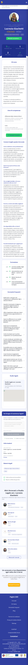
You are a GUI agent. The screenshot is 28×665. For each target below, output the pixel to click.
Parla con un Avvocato (13, 434)
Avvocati (14, 600)
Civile (5, 471)
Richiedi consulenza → (14, 38)
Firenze (5, 457)
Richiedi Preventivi (15, 135)
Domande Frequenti (14, 607)
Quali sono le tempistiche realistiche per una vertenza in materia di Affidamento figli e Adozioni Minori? (12, 328)
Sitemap (14, 623)
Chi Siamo (14, 604)
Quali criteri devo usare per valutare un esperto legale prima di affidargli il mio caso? (13, 367)
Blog (14, 611)
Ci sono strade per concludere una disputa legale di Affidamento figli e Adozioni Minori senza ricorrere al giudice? (13, 341)
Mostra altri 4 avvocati (14, 557)
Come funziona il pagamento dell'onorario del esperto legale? (12, 354)
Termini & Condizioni (14, 616)
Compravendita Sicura (14, 632)
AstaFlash (14, 629)
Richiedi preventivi (14, 585)
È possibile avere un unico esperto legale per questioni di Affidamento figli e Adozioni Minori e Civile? (13, 349)
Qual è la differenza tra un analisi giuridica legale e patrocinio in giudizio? (12, 320)
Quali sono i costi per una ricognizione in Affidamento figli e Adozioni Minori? (12, 299)
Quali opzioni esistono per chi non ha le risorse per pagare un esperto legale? (13, 361)
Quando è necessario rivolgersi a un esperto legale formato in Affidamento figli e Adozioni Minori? (12, 306)
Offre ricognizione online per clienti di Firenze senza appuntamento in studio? (13, 314)
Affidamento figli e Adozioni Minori (11, 468)
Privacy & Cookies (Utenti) (14, 620)
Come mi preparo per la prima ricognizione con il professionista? (13, 334)
